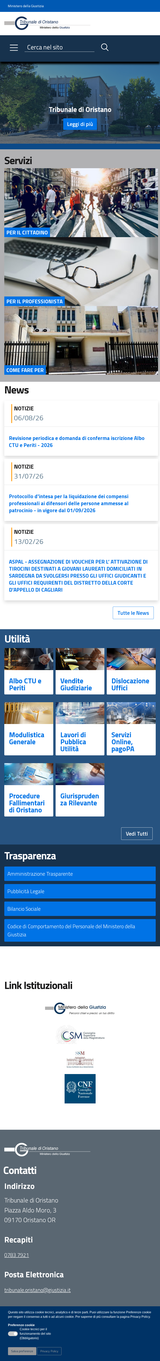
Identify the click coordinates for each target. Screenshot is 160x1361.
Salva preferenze (22, 1351)
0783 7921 (16, 1255)
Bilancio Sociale (24, 909)
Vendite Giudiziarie (76, 684)
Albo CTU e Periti (25, 684)
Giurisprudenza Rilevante (79, 799)
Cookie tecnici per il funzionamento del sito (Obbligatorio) (35, 1333)
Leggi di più (80, 124)
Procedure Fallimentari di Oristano (27, 802)
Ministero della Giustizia (26, 6)
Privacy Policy (49, 1351)
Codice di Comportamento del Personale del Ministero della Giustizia (71, 930)
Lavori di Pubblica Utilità (73, 741)
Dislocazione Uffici (130, 684)
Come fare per (25, 370)
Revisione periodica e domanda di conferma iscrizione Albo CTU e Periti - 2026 (77, 441)
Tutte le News (133, 613)
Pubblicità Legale (25, 891)
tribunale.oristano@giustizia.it (37, 1290)
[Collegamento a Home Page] (47, 23)
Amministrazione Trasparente (40, 874)
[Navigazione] (14, 48)
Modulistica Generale (26, 738)
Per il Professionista (34, 301)
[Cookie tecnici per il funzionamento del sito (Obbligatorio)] (13, 1333)
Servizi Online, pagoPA (122, 741)
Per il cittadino (27, 232)
